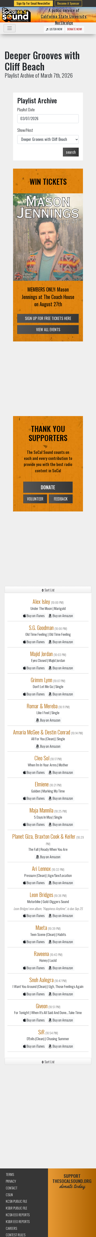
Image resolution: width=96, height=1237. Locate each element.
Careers (11, 1228)
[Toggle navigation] (9, 28)
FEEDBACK (61, 499)
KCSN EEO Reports (18, 1214)
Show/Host (25, 130)
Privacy (11, 1181)
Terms (10, 1174)
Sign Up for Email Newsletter (33, 3)
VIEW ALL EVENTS (48, 329)
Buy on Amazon (62, 615)
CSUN (9, 1194)
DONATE (48, 487)
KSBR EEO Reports (18, 1221)
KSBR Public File (16, 1208)
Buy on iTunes (35, 615)
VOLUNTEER (35, 499)
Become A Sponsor (68, 3)
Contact (11, 1187)
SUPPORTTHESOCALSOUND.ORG (72, 1181)
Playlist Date (26, 109)
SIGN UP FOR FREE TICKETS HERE (48, 318)
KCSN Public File (16, 1201)
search (71, 152)
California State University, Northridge (64, 19)
